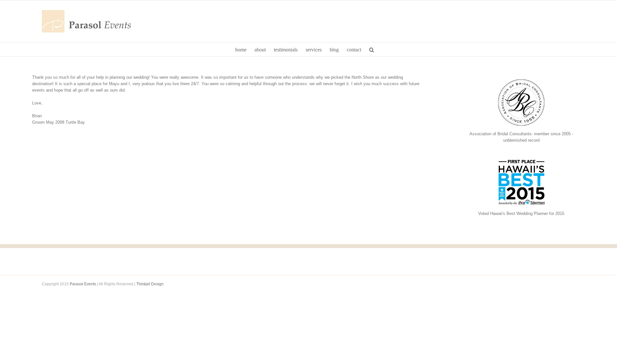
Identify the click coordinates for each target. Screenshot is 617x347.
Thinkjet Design (150, 284)
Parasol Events (83, 284)
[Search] (371, 49)
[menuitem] (240, 49)
